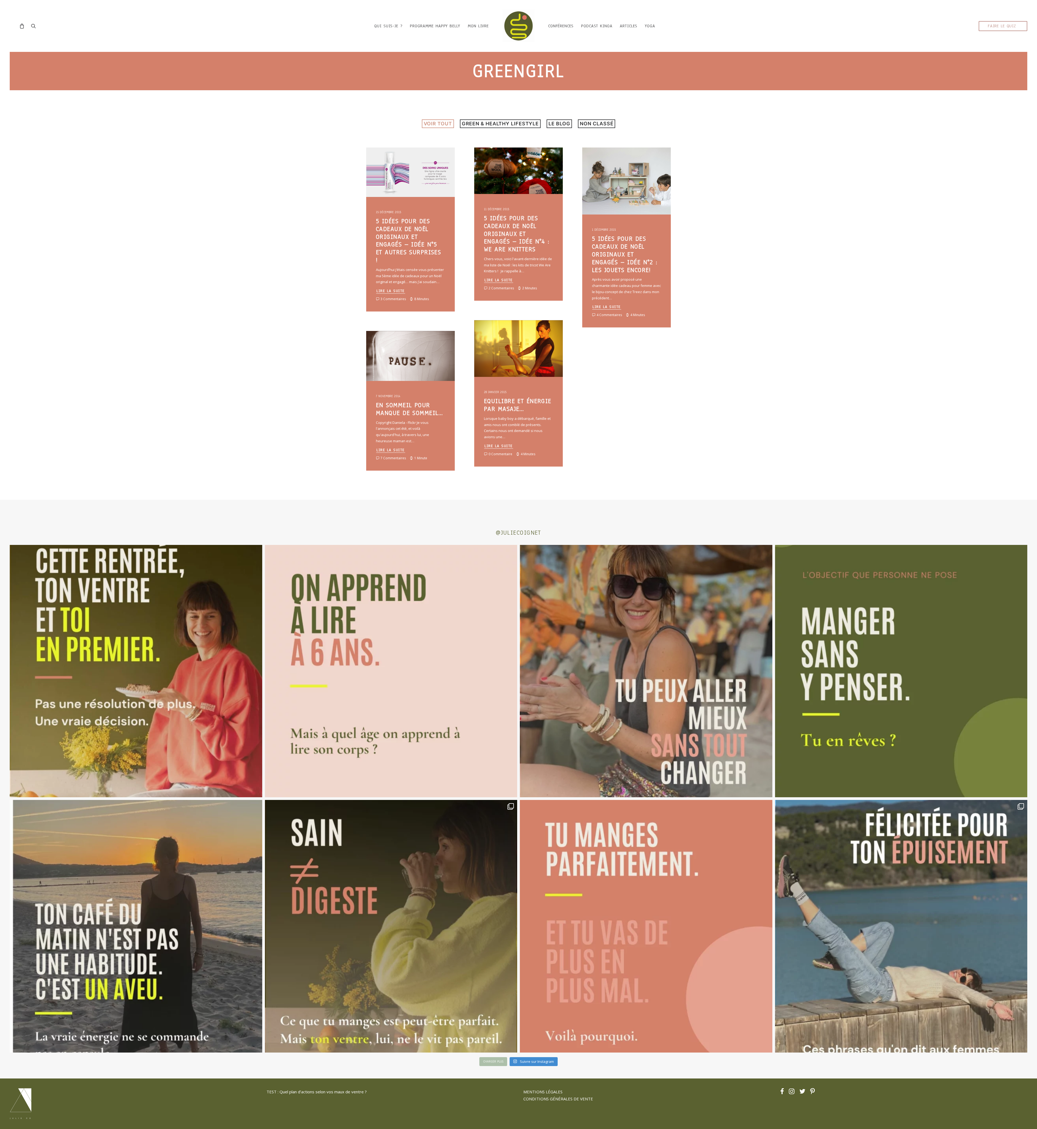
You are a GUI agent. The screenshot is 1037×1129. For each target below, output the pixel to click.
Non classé (596, 123)
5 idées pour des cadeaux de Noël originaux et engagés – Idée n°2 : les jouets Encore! (625, 254)
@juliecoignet (518, 532)
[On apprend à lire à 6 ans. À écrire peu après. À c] (391, 671)
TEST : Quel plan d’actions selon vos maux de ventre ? (317, 1091)
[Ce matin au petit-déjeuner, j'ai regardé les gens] (136, 926)
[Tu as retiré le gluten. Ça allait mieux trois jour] (646, 926)
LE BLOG (559, 123)
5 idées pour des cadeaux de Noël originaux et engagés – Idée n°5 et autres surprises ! (408, 240)
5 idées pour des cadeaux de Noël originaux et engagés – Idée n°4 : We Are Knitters (517, 233)
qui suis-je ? (388, 26)
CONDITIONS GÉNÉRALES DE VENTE (558, 1098)
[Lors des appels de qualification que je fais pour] (646, 671)
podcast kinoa (596, 26)
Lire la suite (390, 290)
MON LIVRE (478, 26)
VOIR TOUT (438, 123)
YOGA (650, 26)
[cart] (23, 26)
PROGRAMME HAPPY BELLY (435, 26)
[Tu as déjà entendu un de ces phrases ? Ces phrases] (901, 926)
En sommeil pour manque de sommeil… (409, 409)
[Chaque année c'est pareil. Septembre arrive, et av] (136, 671)
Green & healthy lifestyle (500, 123)
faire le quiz (1002, 26)
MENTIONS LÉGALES (543, 1091)
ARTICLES (628, 26)
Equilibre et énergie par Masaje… (517, 405)
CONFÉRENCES (561, 26)
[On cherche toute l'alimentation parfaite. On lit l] (901, 671)
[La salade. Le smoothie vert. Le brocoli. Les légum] (391, 926)
